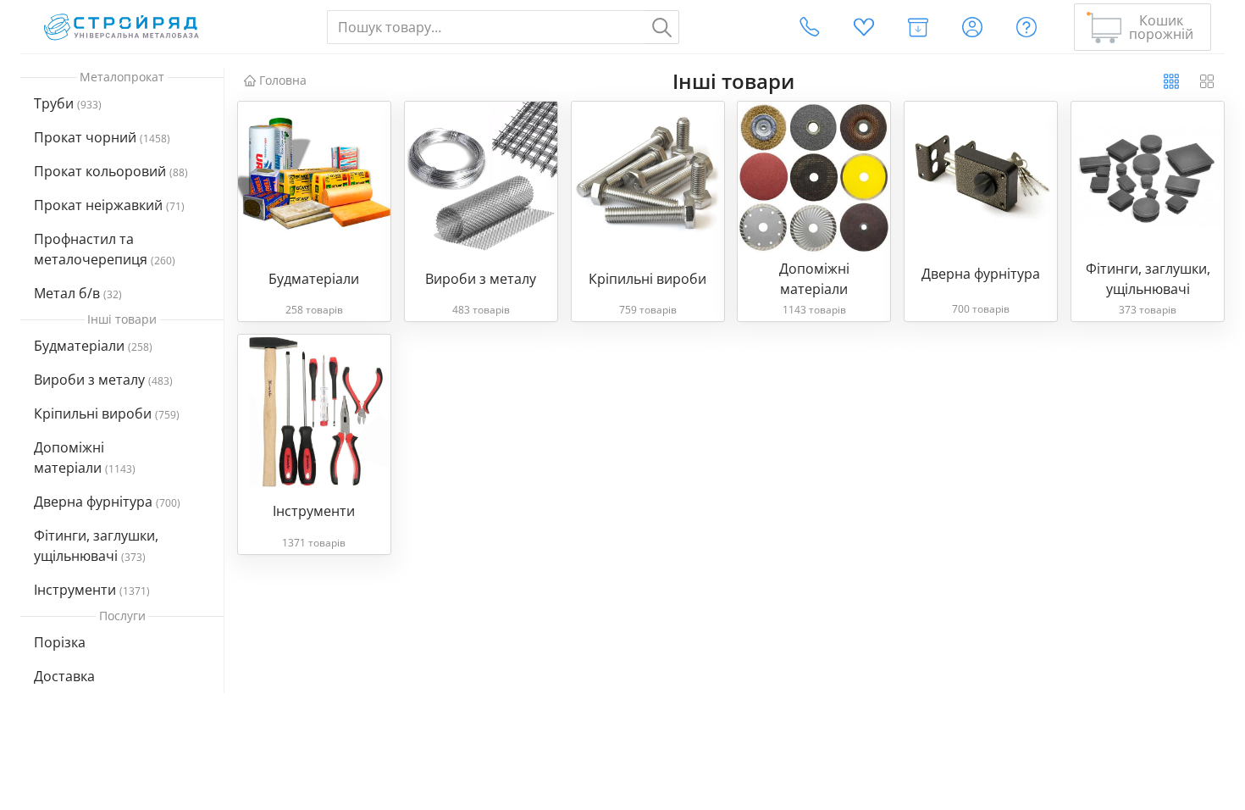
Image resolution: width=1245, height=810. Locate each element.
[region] (122, 404)
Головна (283, 80)
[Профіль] (972, 27)
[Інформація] (1026, 27)
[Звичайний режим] (1207, 81)
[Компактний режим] (1171, 81)
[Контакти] (809, 27)
